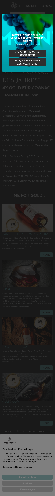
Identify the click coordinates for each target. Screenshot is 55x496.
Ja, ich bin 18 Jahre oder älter (27, 53)
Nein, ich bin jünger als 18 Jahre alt (27, 62)
